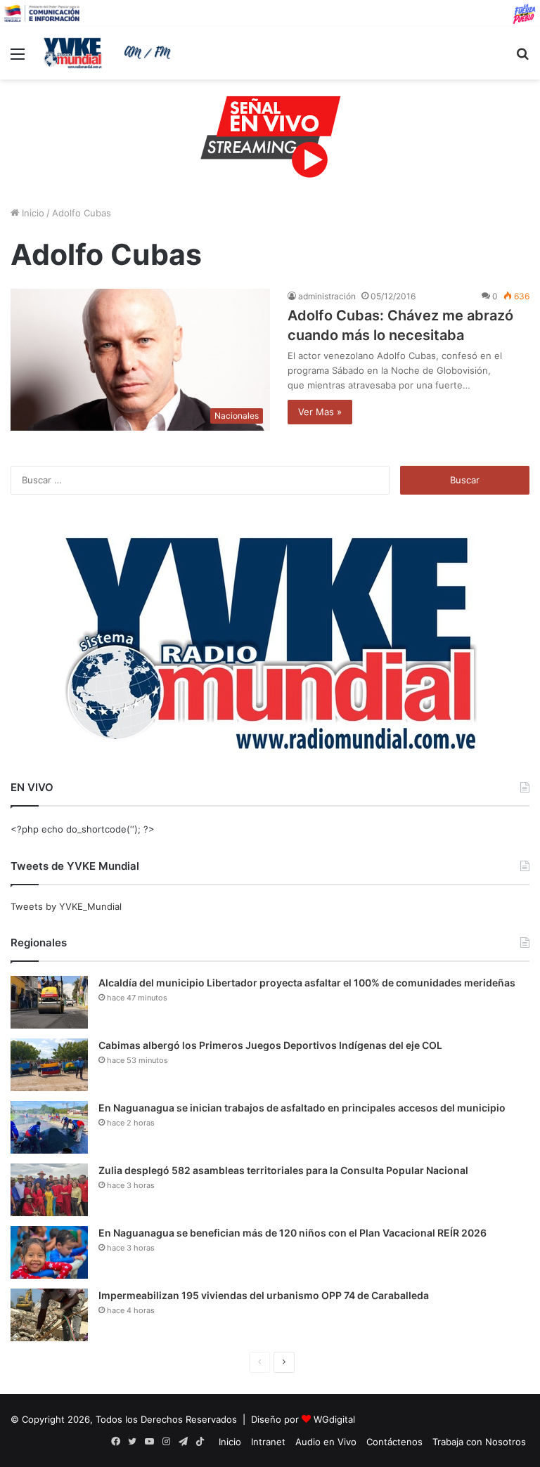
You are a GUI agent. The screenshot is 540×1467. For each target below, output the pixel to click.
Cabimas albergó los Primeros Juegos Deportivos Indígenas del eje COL (270, 1045)
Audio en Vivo (325, 1441)
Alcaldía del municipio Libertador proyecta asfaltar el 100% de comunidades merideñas (306, 983)
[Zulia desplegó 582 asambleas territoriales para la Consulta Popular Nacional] (49, 1189)
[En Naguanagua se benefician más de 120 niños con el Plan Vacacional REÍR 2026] (49, 1252)
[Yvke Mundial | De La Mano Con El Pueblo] (109, 53)
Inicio (31, 213)
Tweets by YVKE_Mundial (66, 906)
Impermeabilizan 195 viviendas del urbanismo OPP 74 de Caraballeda (263, 1295)
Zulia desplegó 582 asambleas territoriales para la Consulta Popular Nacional (283, 1170)
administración (327, 296)
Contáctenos (394, 1441)
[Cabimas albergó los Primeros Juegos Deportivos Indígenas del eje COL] (49, 1064)
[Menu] (18, 58)
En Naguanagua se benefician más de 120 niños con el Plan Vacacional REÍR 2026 (292, 1233)
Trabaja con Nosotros (479, 1441)
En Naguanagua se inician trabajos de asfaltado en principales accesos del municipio (302, 1108)
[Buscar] (522, 58)
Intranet (268, 1441)
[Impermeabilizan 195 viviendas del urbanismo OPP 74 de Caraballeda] (49, 1315)
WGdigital (334, 1419)
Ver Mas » (320, 411)
